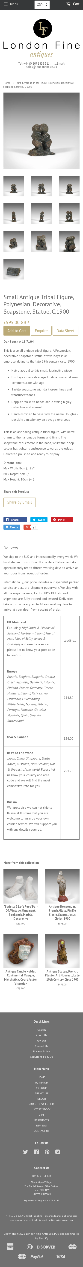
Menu (13, 4)
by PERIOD (41, 1082)
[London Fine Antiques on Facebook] (36, 1153)
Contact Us (41, 1046)
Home (6, 82)
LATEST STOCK (41, 1109)
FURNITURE (41, 1093)
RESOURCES (41, 1120)
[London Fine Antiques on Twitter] (25, 1153)
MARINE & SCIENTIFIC (41, 1104)
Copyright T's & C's (41, 1056)
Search (41, 1030)
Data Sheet (65, 331)
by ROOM (41, 1088)
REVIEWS (41, 1125)
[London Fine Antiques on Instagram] (57, 1153)
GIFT (41, 1114)
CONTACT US (42, 1130)
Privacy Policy (41, 1051)
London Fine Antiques (39, 1233)
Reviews (41, 1040)
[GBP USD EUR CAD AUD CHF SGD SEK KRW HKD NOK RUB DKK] (42, 4)
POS (56, 1233)
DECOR (41, 1098)
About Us (41, 1035)
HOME (41, 1077)
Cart (76, 4)
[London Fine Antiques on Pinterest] (47, 1153)
